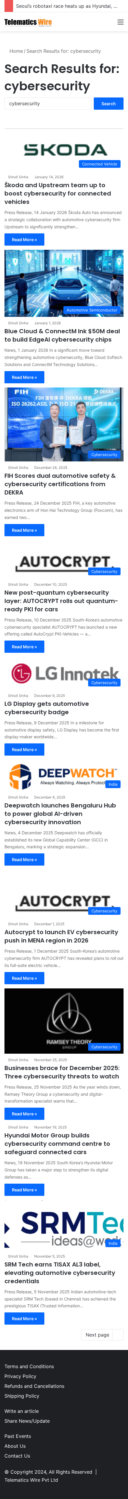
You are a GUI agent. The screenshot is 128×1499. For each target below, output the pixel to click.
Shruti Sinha (18, 177)
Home (15, 51)
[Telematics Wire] (28, 21)
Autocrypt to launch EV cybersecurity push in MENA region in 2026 (61, 936)
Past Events (17, 1436)
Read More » (24, 239)
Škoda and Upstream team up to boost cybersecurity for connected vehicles (57, 193)
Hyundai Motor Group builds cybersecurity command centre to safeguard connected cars (57, 1143)
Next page (97, 1335)
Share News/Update (27, 1421)
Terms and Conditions (29, 1366)
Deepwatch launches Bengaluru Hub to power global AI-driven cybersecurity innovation (60, 813)
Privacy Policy (20, 1376)
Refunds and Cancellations (34, 1386)
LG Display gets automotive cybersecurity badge (46, 708)
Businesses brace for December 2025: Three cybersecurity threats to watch (62, 1072)
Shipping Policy (21, 1396)
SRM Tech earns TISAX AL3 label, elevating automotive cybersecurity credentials (59, 1272)
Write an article (21, 1411)
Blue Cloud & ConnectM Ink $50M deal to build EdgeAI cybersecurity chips (62, 335)
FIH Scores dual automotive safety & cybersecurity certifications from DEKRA (60, 484)
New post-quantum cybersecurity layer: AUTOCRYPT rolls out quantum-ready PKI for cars (61, 600)
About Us (15, 1446)
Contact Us (17, 1456)
